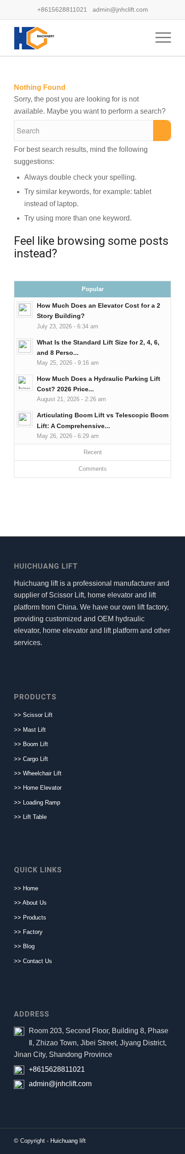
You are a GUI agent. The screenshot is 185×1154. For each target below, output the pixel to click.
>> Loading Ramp (37, 802)
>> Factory (28, 932)
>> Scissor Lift (33, 715)
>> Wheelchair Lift (38, 773)
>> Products (30, 917)
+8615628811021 (57, 1069)
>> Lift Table (30, 817)
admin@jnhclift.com (60, 1084)
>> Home (26, 888)
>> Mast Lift (30, 729)
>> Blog (24, 946)
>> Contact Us (33, 961)
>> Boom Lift (31, 744)
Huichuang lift (68, 1140)
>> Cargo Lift (31, 759)
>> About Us (30, 902)
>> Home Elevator (38, 787)
